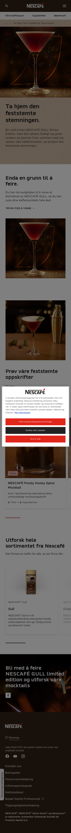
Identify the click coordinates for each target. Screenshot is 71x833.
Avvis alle (35, 439)
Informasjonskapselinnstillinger (35, 421)
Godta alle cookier (35, 430)
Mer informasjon (22, 412)
